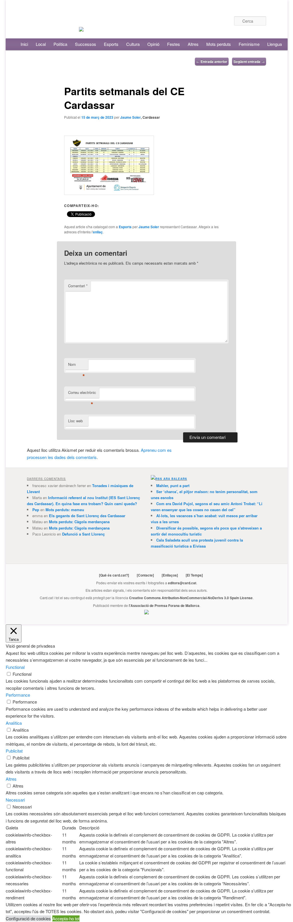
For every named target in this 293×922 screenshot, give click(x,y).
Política (60, 44)
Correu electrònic (82, 394)
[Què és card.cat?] (114, 575)
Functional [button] (15, 667)
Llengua (274, 44)
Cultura (133, 44)
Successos (85, 44)
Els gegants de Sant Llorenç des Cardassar (87, 515)
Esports (111, 44)
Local (41, 44)
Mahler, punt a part (172, 485)
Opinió (153, 44)
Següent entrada (249, 61)
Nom (76, 366)
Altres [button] (11, 779)
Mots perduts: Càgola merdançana (79, 521)
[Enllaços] (170, 575)
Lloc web (75, 420)
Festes (173, 44)
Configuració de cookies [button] (28, 918)
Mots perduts (218, 44)
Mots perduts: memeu (64, 509)
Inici (24, 44)
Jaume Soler (130, 117)
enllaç (98, 232)
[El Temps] (194, 575)
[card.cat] (81, 28)
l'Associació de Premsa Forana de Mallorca (164, 605)
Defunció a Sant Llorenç (83, 534)
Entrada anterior (211, 61)
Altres (193, 44)
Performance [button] (18, 695)
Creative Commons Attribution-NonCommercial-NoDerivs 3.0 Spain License (191, 597)
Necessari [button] (15, 800)
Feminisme (249, 44)
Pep (35, 509)
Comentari (78, 285)
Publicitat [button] (14, 751)
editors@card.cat (182, 582)
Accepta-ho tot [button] (66, 918)
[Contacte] (145, 575)
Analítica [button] (14, 723)
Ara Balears (175, 479)
